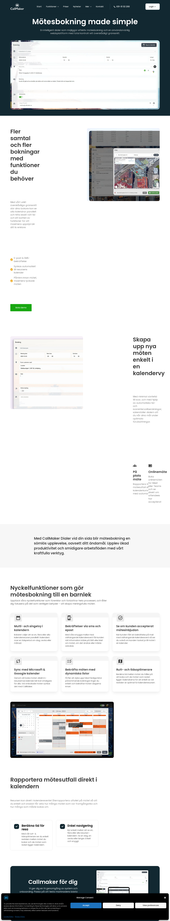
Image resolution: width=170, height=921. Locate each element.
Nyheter (77, 7)
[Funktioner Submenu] (58, 7)
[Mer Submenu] (90, 7)
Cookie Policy (9, 917)
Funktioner (51, 7)
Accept (86, 905)
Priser (66, 7)
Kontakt (100, 7)
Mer (87, 7)
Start (39, 7)
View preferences (151, 905)
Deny (118, 905)
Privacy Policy (20, 917)
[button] (165, 897)
